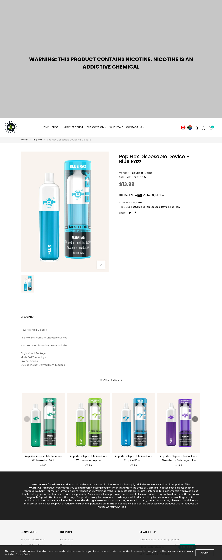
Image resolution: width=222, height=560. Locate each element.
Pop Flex (37, 139)
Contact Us (66, 539)
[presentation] (27, 419)
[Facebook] (135, 213)
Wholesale (66, 545)
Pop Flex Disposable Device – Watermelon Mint (43, 458)
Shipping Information (33, 539)
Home (24, 139)
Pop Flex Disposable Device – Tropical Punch (133, 458)
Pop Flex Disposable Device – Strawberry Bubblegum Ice (178, 458)
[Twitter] (130, 213)
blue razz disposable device (153, 207)
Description (28, 316)
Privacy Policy (23, 554)
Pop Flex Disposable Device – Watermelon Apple (88, 458)
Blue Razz (131, 207)
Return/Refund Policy (33, 545)
